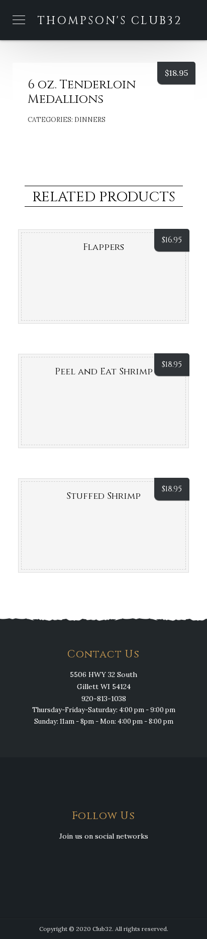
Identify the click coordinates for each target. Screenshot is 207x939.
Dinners (90, 119)
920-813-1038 (103, 698)
